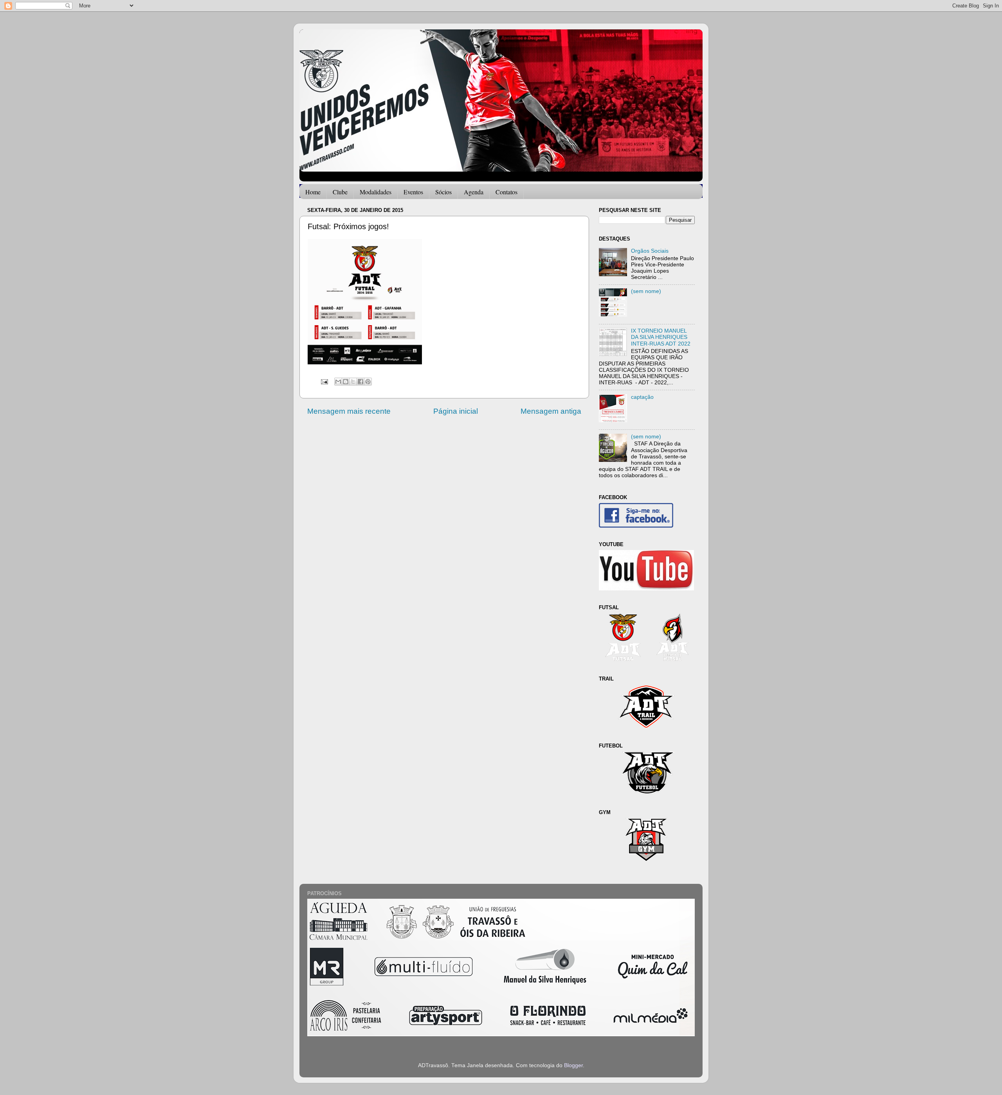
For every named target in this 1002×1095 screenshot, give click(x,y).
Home (313, 192)
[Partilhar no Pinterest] (368, 382)
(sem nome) (646, 291)
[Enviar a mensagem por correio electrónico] (324, 381)
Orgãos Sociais (650, 251)
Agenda (473, 192)
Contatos (506, 192)
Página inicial (455, 411)
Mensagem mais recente (349, 411)
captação (642, 397)
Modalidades (375, 192)
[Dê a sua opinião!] (346, 382)
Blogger (573, 1065)
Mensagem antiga (551, 411)
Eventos (413, 192)
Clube (340, 192)
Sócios (443, 192)
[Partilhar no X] (353, 382)
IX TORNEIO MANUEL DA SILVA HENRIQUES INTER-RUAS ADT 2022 (660, 337)
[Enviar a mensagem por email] (338, 382)
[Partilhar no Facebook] (360, 382)
